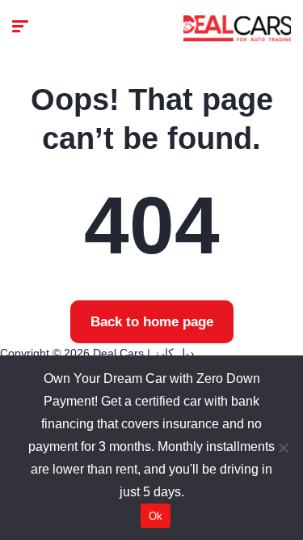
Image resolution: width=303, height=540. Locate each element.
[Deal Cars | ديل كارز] (237, 28)
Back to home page (151, 322)
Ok (156, 516)
